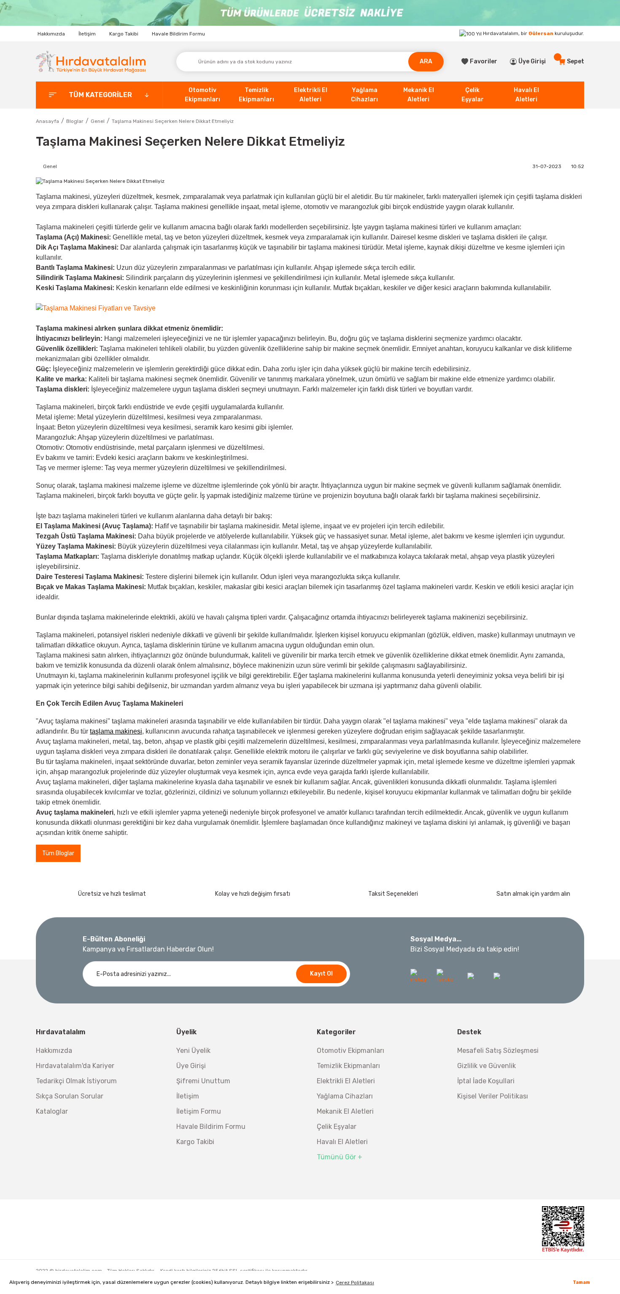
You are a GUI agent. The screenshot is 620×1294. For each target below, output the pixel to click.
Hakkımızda (51, 34)
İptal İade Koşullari (486, 1081)
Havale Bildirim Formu (178, 34)
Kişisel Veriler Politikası (492, 1096)
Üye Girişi (191, 1066)
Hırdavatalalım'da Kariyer (75, 1066)
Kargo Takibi (123, 34)
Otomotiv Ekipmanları (350, 1051)
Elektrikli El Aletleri (346, 1081)
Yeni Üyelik (193, 1051)
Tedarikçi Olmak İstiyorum (76, 1081)
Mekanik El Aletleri (345, 1111)
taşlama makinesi (116, 731)
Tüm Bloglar (58, 853)
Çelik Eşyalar (336, 1127)
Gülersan (540, 33)
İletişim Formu (198, 1111)
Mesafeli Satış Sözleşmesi (498, 1051)
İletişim (87, 34)
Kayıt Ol (321, 973)
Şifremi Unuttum (203, 1081)
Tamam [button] (581, 1282)
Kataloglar (52, 1111)
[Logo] (91, 61)
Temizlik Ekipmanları (348, 1066)
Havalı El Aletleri (342, 1142)
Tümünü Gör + (339, 1157)
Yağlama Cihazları (345, 1096)
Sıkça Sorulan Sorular (69, 1096)
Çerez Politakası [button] (355, 1283)
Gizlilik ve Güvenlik (486, 1066)
